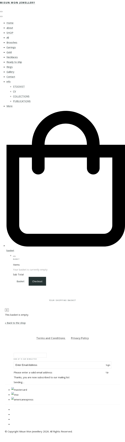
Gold (9, 52)
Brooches (12, 42)
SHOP (10, 32)
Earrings (11, 47)
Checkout (37, 281)
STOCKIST (19, 86)
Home (10, 22)
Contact (11, 76)
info (9, 81)
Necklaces (12, 57)
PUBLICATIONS (22, 101)
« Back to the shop (15, 322)
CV (14, 91)
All (8, 37)
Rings (10, 66)
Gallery (10, 71)
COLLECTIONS (21, 96)
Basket (20, 281)
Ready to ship (14, 62)
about (10, 27)
